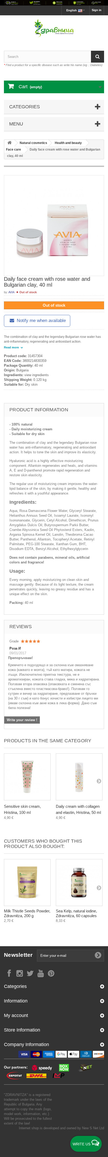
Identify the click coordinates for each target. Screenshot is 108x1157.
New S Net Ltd (93, 1128)
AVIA (11, 292)
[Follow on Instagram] (20, 973)
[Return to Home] (9, 143)
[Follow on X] (30, 973)
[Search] (97, 57)
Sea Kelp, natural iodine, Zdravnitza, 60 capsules (76, 913)
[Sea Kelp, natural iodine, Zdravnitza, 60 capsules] (79, 882)
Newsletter (18, 955)
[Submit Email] (98, 955)
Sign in (96, 10)
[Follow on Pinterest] (51, 973)
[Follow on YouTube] (40, 973)
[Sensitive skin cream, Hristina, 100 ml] (27, 776)
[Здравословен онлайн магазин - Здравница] (54, 28)
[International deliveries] (54, 3)
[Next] (98, 780)
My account (16, 1015)
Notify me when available (40, 320)
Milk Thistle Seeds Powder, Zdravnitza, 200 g (27, 913)
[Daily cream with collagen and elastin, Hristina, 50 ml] (79, 776)
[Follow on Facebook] (9, 973)
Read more (12, 347)
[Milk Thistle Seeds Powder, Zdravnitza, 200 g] (27, 882)
